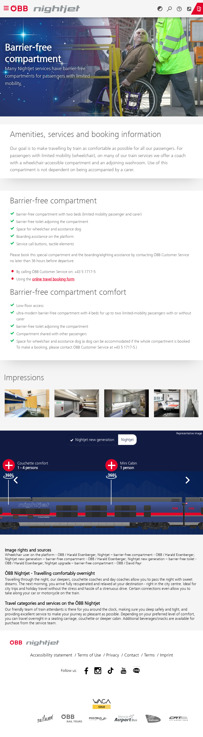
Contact (131, 655)
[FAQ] (179, 9)
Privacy (112, 655)
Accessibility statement (51, 655)
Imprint (166, 655)
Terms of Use (89, 655)
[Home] (83, 8)
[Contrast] (159, 8)
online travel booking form (53, 279)
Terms (149, 655)
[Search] (169, 9)
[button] (15, 480)
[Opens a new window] (189, 9)
